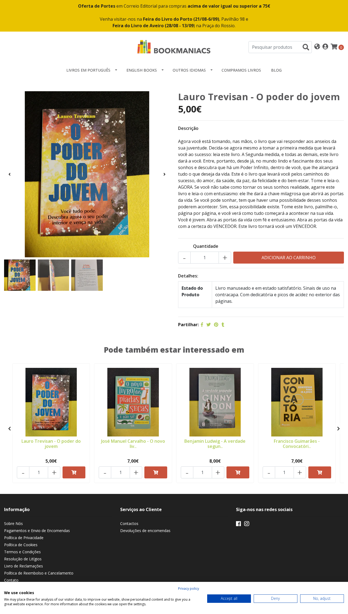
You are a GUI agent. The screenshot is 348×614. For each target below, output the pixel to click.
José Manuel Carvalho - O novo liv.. (133, 443)
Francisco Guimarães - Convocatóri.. (297, 443)
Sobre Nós (13, 523)
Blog (276, 70)
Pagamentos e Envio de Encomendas (37, 530)
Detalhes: (188, 276)
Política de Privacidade (24, 537)
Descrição (188, 128)
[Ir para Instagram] (246, 525)
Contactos (129, 523)
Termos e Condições (22, 551)
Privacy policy (188, 588)
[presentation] (9, 174)
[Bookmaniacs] (174, 47)
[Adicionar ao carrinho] (74, 472)
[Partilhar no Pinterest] (216, 325)
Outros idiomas (189, 70)
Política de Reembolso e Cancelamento (38, 573)
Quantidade (205, 246)
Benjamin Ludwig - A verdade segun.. (215, 443)
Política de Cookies (21, 544)
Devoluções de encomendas (145, 530)
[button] (317, 47)
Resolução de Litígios (23, 558)
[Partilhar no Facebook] (202, 325)
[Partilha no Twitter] (208, 325)
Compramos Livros (241, 70)
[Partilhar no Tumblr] (223, 325)
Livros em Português (88, 70)
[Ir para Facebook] (238, 525)
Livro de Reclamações (23, 566)
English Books (141, 70)
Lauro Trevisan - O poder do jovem (51, 443)
